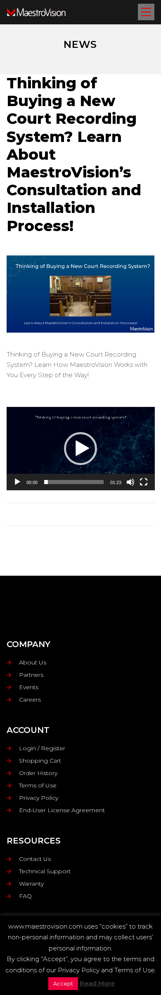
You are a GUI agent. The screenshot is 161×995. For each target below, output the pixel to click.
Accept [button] (63, 983)
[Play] (17, 482)
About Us (32, 662)
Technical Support (45, 871)
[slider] (74, 482)
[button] (80, 448)
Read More (97, 983)
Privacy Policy (38, 797)
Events (28, 687)
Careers (30, 699)
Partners (31, 674)
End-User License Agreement (62, 810)
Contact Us (35, 859)
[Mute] (130, 482)
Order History (38, 773)
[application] (81, 448)
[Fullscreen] (144, 482)
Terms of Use (38, 785)
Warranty (31, 883)
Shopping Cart (40, 760)
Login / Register (42, 748)
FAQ (25, 896)
